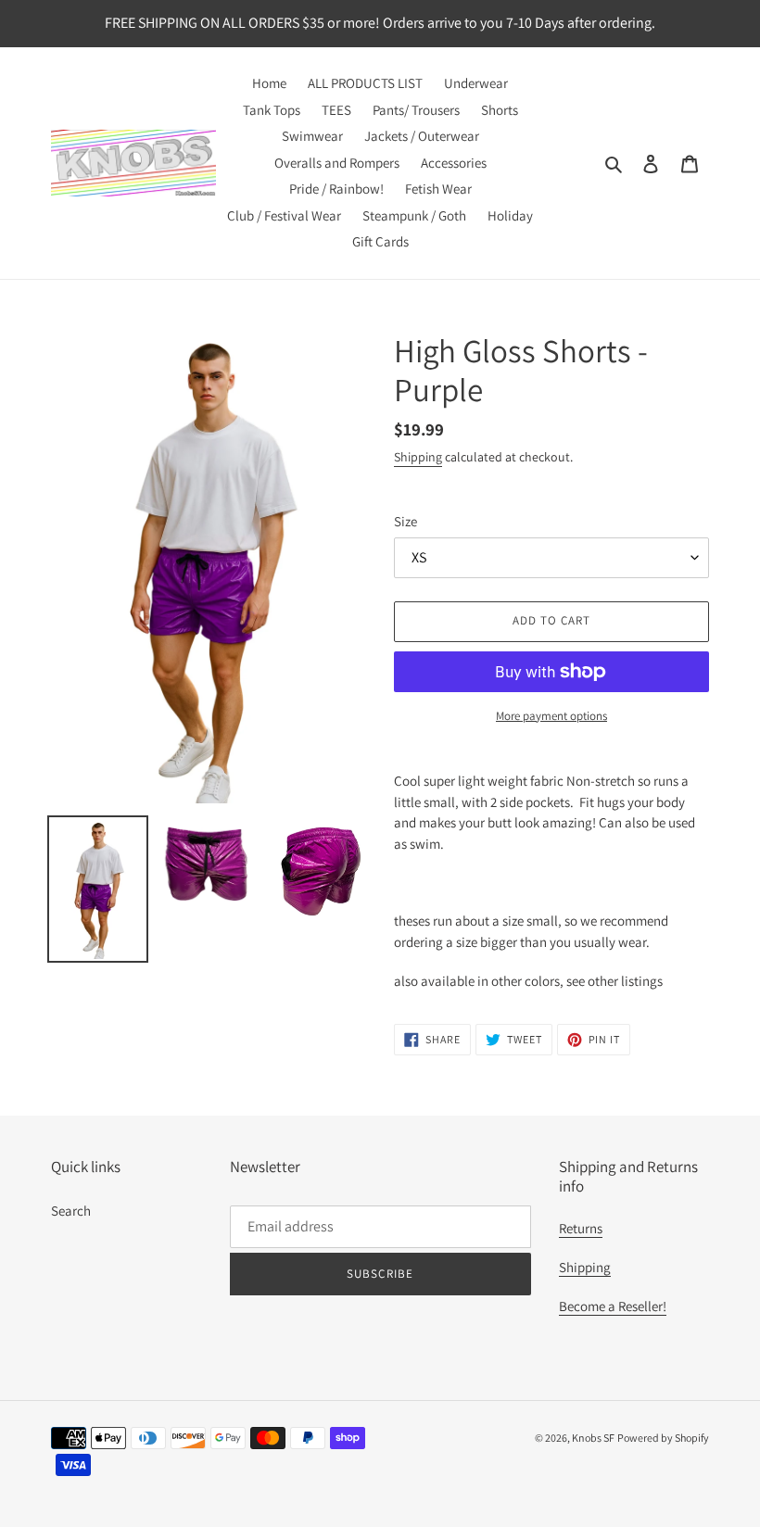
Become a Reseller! (612, 1306)
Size (405, 521)
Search (71, 1210)
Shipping (418, 456)
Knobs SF (593, 1438)
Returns (580, 1228)
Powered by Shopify (663, 1438)
